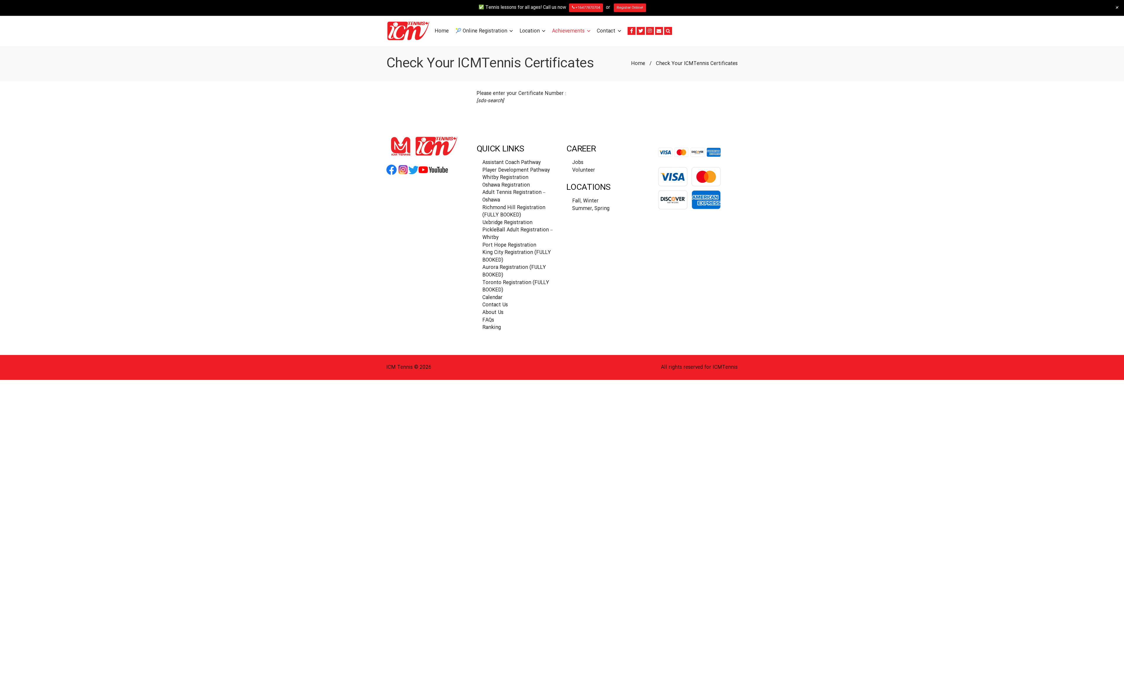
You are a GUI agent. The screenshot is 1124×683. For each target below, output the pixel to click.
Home (638, 64)
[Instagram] (650, 31)
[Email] (659, 31)
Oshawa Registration (506, 185)
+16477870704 (587, 8)
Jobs (577, 163)
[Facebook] (631, 31)
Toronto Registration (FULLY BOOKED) (515, 286)
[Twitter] (641, 31)
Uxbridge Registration (507, 223)
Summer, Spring (590, 209)
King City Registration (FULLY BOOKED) (516, 256)
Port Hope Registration (509, 245)
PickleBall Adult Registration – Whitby (517, 234)
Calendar (492, 298)
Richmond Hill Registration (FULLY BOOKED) (513, 211)
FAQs (488, 320)
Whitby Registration (505, 178)
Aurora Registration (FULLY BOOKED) (514, 271)
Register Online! (630, 8)
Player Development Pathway (516, 170)
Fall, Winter (585, 201)
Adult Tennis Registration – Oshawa (513, 196)
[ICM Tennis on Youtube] (433, 174)
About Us (492, 313)
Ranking (491, 328)
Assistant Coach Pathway (511, 163)
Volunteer (583, 170)
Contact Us (495, 305)
